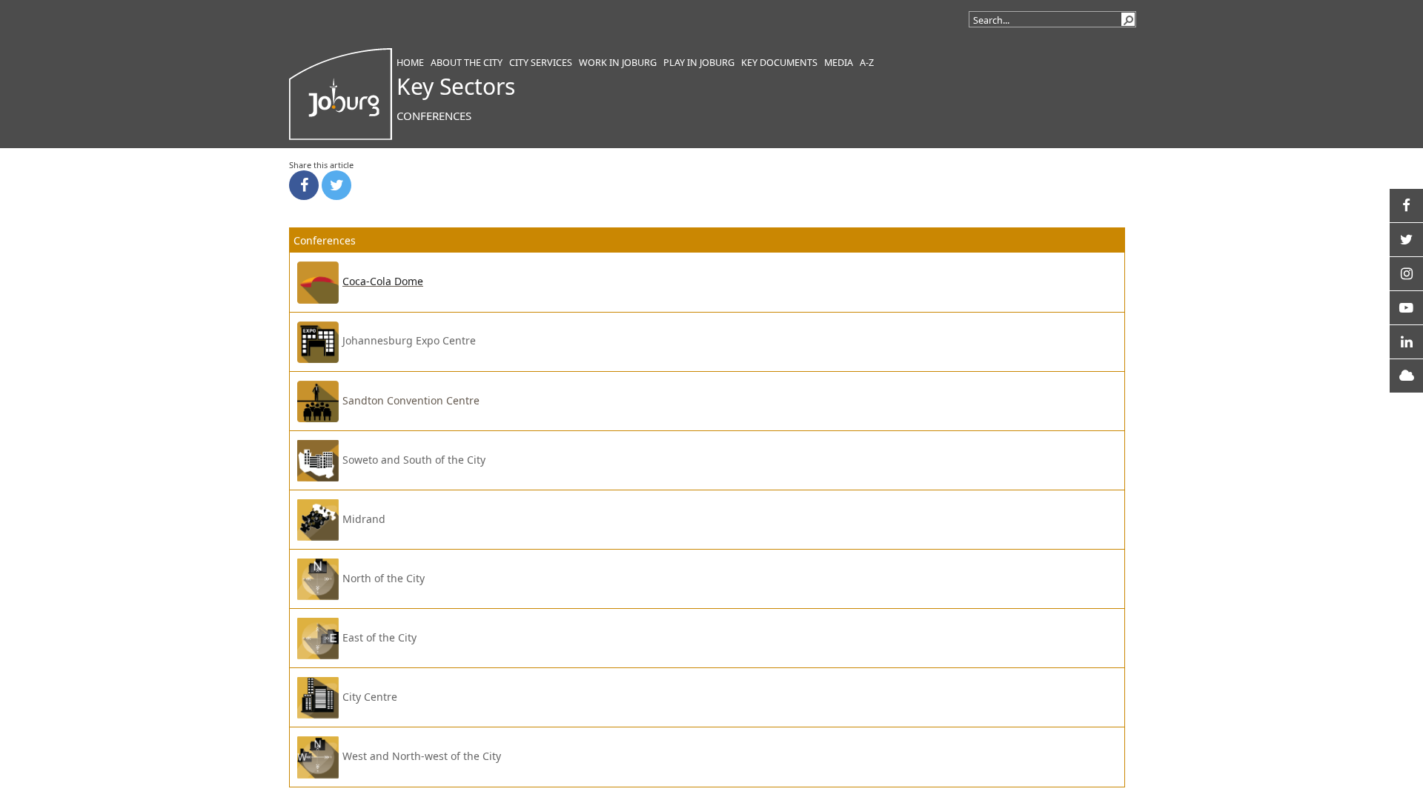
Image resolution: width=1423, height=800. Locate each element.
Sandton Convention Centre (411, 400)
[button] (1128, 19)
